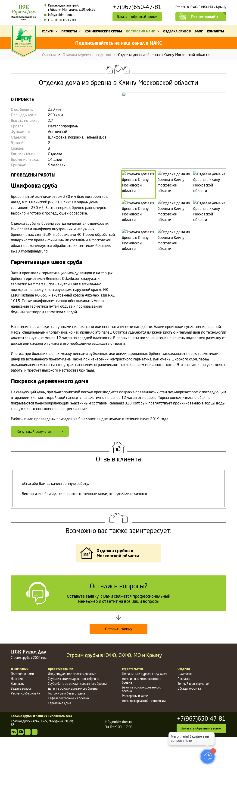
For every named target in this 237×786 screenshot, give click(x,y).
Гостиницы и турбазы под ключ (144, 674)
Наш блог (17, 679)
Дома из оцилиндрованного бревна (141, 680)
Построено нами (22, 674)
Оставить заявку (118, 629)
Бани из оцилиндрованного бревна (141, 689)
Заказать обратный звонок (137, 17)
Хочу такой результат (34, 431)
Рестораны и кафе (135, 696)
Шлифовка (185, 674)
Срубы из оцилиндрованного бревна (73, 679)
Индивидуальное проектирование (72, 674)
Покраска (184, 679)
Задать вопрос (21, 688)
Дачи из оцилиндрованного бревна (73, 688)
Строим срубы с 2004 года (29, 655)
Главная (49, 54)
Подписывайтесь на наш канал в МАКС (118, 43)
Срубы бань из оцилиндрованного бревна (77, 683)
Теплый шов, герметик (193, 683)
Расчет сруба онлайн (25, 693)
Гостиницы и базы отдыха (66, 693)
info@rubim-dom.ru (61, 15)
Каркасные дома (59, 703)
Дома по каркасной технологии (144, 701)
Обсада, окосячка (189, 688)
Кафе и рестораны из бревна (68, 698)
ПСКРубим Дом (23, 13)
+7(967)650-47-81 (137, 7)
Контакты (18, 683)
